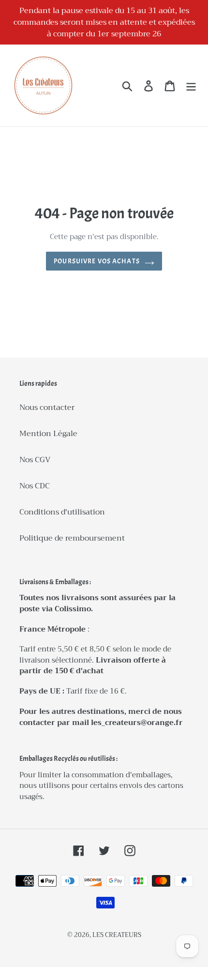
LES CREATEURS (116, 934)
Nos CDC (34, 486)
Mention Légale (48, 433)
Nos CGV (35, 460)
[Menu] (191, 85)
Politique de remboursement (72, 538)
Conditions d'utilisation (62, 512)
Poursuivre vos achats (97, 261)
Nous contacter (47, 407)
